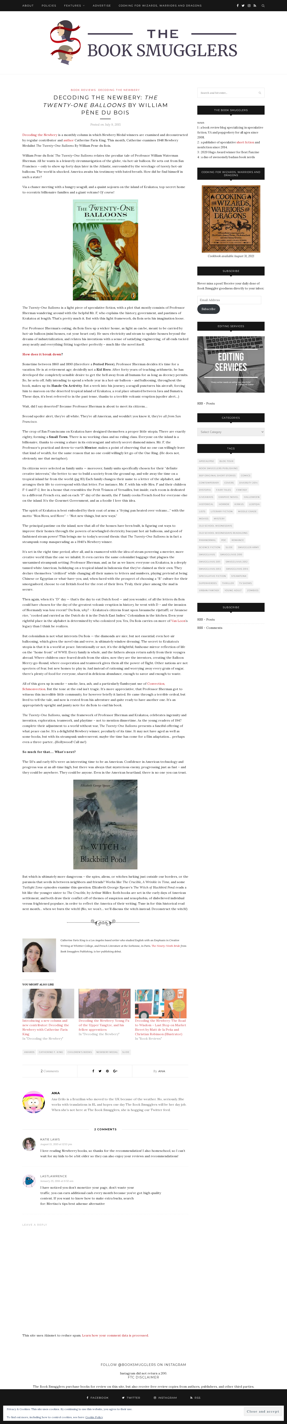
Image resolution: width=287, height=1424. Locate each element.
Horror (224, 504)
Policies (49, 5)
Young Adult (233, 590)
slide (125, 1052)
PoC (223, 540)
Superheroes (208, 583)
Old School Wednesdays (215, 526)
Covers (229, 482)
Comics (245, 475)
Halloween (252, 497)
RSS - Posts (206, 403)
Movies (204, 518)
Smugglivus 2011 (209, 561)
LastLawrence (53, 1176)
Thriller (228, 583)
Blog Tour (226, 461)
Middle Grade (247, 511)
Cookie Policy (94, 1417)
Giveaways (206, 497)
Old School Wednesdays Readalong (223, 533)
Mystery (219, 518)
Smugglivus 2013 (210, 569)
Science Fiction (209, 547)
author (68, 140)
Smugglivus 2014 (237, 569)
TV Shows (245, 583)
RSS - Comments (209, 628)
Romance (238, 540)
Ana (161, 1071)
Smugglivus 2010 (231, 554)
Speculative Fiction (212, 576)
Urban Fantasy (209, 590)
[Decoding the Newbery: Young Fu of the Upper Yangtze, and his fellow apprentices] (104, 1003)
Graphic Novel (229, 497)
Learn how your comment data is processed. (115, 1335)
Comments (50, 1071)
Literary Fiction (222, 511)
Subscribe (208, 309)
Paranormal (207, 540)
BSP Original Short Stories (217, 475)
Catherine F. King (51, 1052)
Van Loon (178, 621)
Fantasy (241, 490)
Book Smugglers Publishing (218, 468)
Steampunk (239, 576)
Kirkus (239, 504)
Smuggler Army (248, 547)
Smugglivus (207, 554)
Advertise (102, 5)
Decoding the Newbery (119, 90)
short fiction (245, 142)
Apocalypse (206, 461)
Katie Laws (50, 1139)
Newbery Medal (107, 1052)
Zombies (253, 590)
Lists (202, 511)
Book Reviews (83, 90)
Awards (29, 1052)
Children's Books (80, 1052)
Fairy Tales (223, 490)
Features (72, 5)
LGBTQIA (254, 504)
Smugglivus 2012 (237, 561)
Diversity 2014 (248, 482)
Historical (206, 504)
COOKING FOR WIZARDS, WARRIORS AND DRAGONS (160, 5)
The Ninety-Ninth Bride (166, 945)
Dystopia (205, 490)
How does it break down (41, 354)
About (28, 5)
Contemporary (209, 482)
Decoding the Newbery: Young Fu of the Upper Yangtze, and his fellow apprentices (104, 1025)
